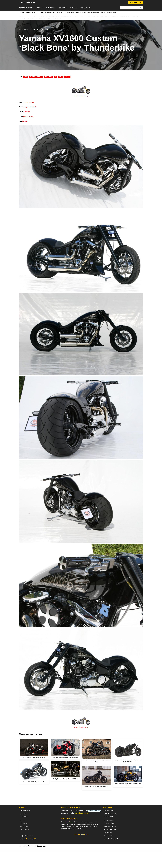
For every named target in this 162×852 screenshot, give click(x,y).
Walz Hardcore (31, 16)
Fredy (101, 16)
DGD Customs (119, 16)
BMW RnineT (70, 12)
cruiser (32, 76)
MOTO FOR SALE (135, 2)
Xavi (22, 26)
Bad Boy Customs (53, 16)
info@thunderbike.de (30, 107)
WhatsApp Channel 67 (111, 839)
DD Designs (127, 16)
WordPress (34, 850)
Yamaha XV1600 (28, 116)
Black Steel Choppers (93, 16)
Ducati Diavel (79, 12)
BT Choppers (83, 16)
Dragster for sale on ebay (81, 96)
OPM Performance (55, 18)
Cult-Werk (32, 18)
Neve (20, 850)
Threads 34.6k (108, 836)
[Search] (141, 8)
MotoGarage (25, 18)
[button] (33, 7)
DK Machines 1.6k (110, 814)
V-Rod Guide (86, 8)
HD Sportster (62, 12)
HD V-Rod (32, 12)
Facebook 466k (108, 810)
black (26, 76)
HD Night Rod (39, 12)
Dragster (25, 121)
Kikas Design (46, 18)
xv (55, 76)
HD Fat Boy (55, 12)
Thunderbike (48, 76)
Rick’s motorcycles (109, 16)
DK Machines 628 (110, 826)
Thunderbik (44, 16)
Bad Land (38, 18)
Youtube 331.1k (109, 817)
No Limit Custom (74, 16)
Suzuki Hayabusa (111, 12)
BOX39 (38, 16)
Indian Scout (87, 12)
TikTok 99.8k (108, 832)
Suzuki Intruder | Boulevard (98, 12)
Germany (39, 76)
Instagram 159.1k (109, 823)
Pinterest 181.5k (109, 820)
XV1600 (61, 76)
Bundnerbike (135, 16)
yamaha (67, 76)
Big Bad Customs (63, 16)
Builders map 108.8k (110, 829)
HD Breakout (47, 12)
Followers (74, 8)
